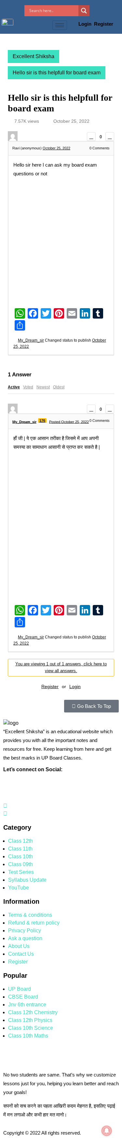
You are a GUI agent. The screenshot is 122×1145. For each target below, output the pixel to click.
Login (85, 24)
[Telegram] (5, 813)
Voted (28, 387)
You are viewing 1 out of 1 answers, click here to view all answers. (61, 667)
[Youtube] (5, 806)
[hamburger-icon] (59, 25)
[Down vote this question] (109, 136)
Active (14, 387)
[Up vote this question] (91, 136)
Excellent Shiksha (33, 56)
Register (103, 24)
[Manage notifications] (107, 1131)
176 (42, 420)
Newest (43, 387)
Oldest (58, 387)
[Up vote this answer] (91, 409)
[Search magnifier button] (83, 10)
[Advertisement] (61, 242)
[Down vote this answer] (109, 409)
